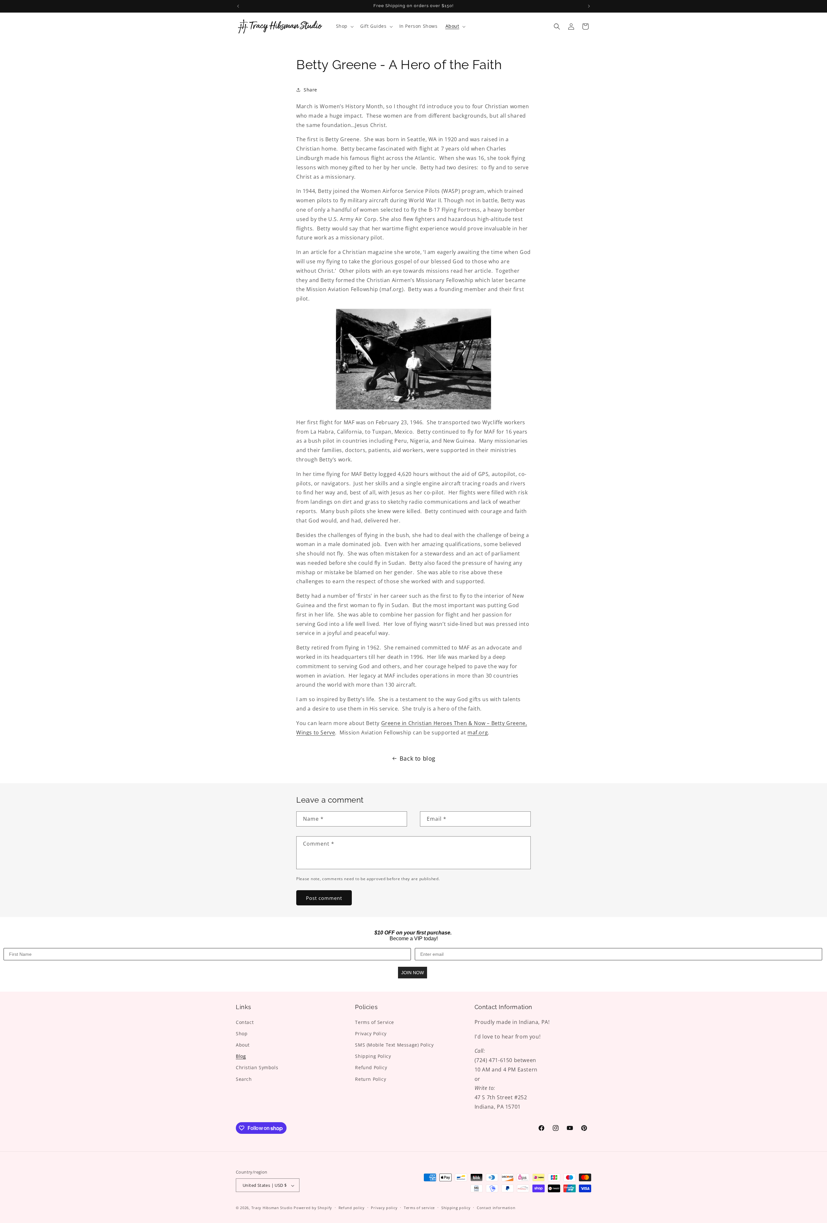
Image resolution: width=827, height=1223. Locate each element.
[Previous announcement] (238, 6)
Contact (245, 1022)
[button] (344, 26)
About (243, 1044)
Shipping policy (456, 1207)
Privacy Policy (370, 1033)
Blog (241, 1056)
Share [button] (310, 90)
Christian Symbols (257, 1067)
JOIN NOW (412, 972)
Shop (241, 1033)
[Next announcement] (589, 6)
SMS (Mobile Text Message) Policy (394, 1044)
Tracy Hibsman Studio (272, 1208)
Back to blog (417, 758)
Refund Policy (371, 1067)
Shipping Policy (373, 1056)
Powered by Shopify (313, 1208)
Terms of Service (374, 1022)
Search (244, 1079)
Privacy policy (384, 1207)
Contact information (496, 1207)
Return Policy (370, 1079)
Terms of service (419, 1207)
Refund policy (352, 1207)
